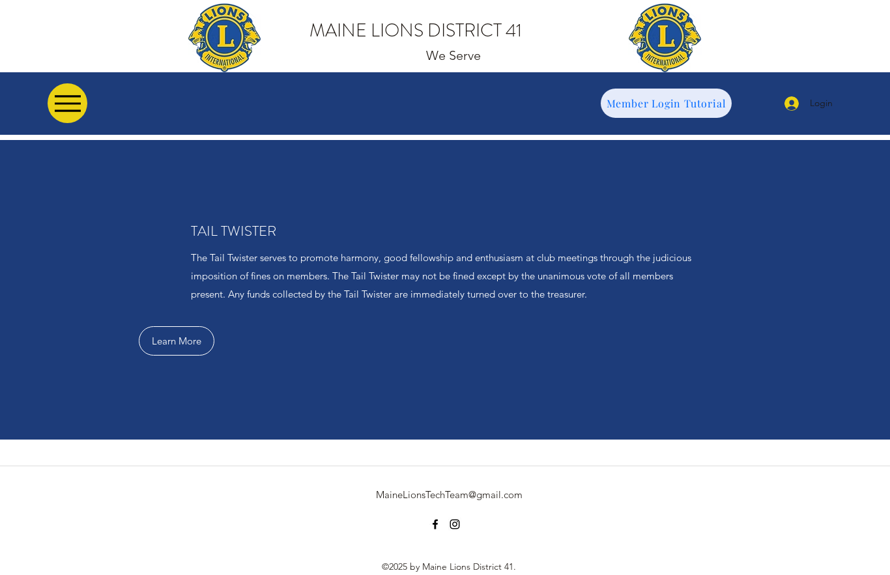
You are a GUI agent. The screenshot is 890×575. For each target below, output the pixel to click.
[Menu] (67, 103)
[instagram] (454, 524)
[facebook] (435, 524)
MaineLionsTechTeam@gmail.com (449, 494)
